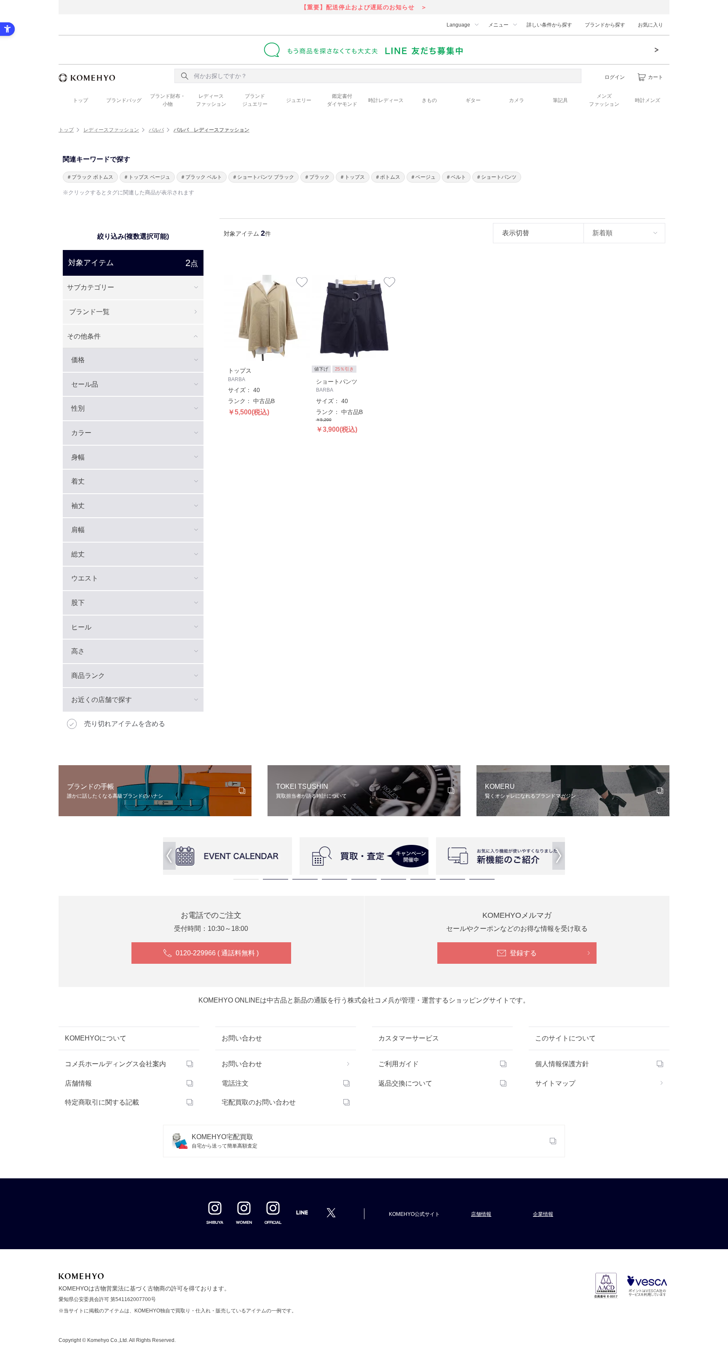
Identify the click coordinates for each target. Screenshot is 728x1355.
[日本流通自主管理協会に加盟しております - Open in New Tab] (606, 1286)
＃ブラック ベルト (201, 177)
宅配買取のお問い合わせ (259, 1102)
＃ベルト (456, 177)
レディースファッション (111, 130)
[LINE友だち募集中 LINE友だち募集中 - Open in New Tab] (364, 50)
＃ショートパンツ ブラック (263, 177)
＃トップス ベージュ (146, 177)
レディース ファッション (211, 100)
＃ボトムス (387, 177)
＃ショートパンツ (496, 177)
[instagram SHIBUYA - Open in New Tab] (214, 1212)
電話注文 (235, 1083)
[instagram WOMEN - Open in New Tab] (244, 1212)
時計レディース (386, 100)
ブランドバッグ (124, 100)
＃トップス (352, 177)
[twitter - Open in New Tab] (331, 1212)
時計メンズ (647, 100)
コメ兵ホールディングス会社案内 (115, 1063)
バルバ (156, 130)
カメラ (516, 100)
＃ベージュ (423, 177)
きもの (429, 100)
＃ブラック (316, 177)
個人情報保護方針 (562, 1063)
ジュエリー (298, 100)
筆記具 (560, 100)
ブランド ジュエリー (255, 100)
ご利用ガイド (398, 1063)
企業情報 (543, 1214)
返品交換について (405, 1083)
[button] (169, 856)
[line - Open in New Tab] (302, 1215)
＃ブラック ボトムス (90, 177)
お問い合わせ (242, 1063)
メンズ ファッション (604, 100)
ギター (473, 100)
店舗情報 (78, 1083)
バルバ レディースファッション (211, 130)
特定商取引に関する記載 (102, 1102)
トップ (80, 100)
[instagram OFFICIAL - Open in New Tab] (273, 1212)
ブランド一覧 (89, 311)
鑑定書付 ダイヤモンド (342, 100)
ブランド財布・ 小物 (167, 100)
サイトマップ (555, 1083)
